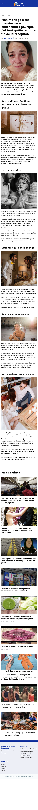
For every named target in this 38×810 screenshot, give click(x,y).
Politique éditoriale (26, 757)
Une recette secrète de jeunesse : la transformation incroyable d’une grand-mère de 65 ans (17, 619)
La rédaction (8, 38)
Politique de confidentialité (28, 749)
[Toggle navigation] (2, 3)
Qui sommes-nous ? (7, 751)
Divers (3, 771)
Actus (10, 16)
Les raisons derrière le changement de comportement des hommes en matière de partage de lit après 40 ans (18, 677)
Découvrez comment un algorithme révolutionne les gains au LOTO (15, 590)
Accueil (3, 16)
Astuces (3, 766)
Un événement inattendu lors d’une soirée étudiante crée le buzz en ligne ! (18, 706)
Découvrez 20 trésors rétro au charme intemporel (17, 648)
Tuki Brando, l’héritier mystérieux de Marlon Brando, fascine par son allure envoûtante (16, 530)
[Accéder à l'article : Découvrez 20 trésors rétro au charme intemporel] (19, 635)
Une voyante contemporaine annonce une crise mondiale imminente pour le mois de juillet (18, 560)
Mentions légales (25, 755)
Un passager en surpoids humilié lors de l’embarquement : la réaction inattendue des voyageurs (17, 500)
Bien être (4, 768)
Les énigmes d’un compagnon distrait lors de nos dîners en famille (18, 734)
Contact (3, 753)
